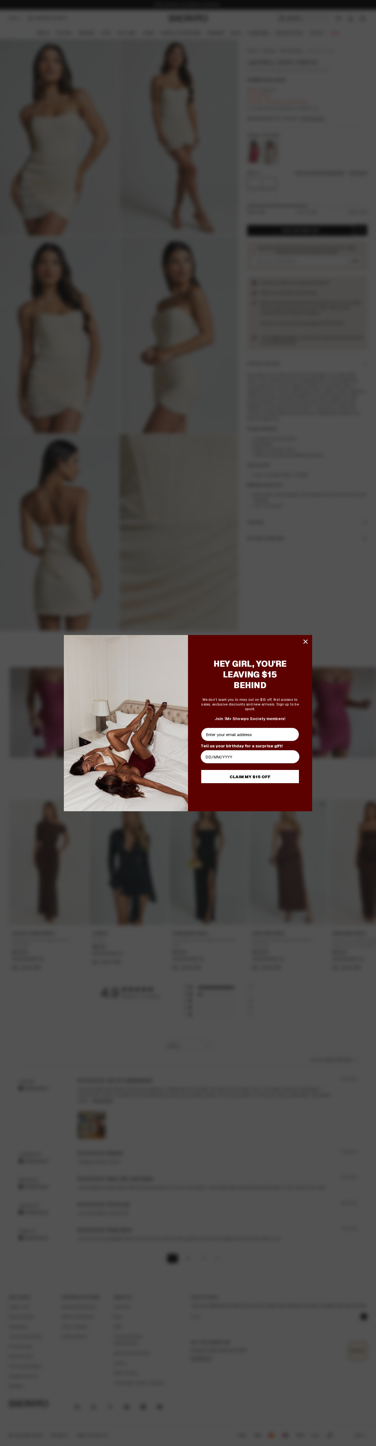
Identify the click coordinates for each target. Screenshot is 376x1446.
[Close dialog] (305, 641)
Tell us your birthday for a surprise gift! (242, 745)
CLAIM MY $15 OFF (250, 776)
